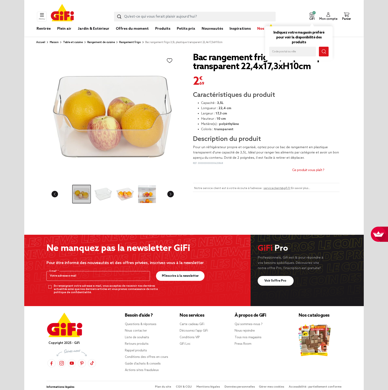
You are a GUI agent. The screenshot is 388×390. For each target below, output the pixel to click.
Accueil (40, 42)
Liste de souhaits (137, 337)
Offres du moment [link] (132, 28)
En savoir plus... (300, 188)
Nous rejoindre (245, 331)
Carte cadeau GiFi (192, 324)
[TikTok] (92, 362)
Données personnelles (240, 387)
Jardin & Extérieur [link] (93, 28)
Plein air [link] (64, 28)
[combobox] (195, 16)
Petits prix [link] (186, 28)
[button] (311, 16)
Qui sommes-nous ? (249, 324)
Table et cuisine (73, 42)
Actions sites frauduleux (142, 370)
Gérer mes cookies (272, 387)
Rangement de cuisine (101, 42)
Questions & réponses (140, 324)
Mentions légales (208, 387)
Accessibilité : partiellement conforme (315, 387)
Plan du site (163, 387)
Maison (54, 42)
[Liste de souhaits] (170, 61)
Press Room (243, 344)
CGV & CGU (184, 387)
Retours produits (137, 344)
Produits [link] (162, 28)
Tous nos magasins (248, 337)
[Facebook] (51, 362)
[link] (163, 34)
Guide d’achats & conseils (143, 364)
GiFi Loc (185, 344)
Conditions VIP (190, 337)
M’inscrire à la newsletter (180, 276)
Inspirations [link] (240, 28)
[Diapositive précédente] (58, 194)
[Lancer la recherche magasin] (324, 51)
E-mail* (54, 271)
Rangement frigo (130, 42)
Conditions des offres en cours (146, 357)
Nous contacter (136, 331)
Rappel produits (136, 350)
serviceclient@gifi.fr (277, 188)
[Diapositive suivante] (167, 194)
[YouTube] (72, 362)
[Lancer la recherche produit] (119, 17)
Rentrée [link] (44, 28)
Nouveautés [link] (212, 28)
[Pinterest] (82, 362)
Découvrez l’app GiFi (194, 331)
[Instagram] (62, 362)
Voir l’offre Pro (275, 281)
